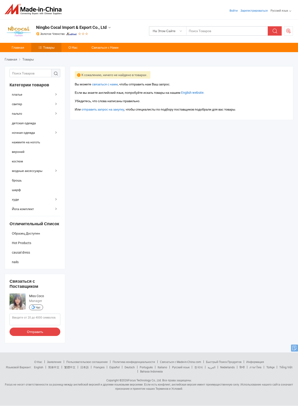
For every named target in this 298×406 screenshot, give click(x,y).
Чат (38, 307)
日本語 (84, 367)
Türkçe (270, 367)
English (38, 367)
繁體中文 (69, 367)
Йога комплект (23, 209)
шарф (16, 190)
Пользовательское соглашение (87, 362)
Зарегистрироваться (254, 10)
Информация (255, 362)
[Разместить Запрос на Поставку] (288, 31)
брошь (17, 180)
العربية (211, 367)
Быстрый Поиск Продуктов (223, 362)
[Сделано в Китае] (34, 9)
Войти (234, 10)
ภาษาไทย (255, 367)
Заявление (54, 362)
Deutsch (130, 367)
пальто (17, 113)
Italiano (162, 367)
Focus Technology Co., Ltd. (145, 380)
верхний (18, 151)
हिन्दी (242, 367)
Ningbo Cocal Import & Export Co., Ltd (71, 27)
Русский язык (181, 367)
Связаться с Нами (105, 47)
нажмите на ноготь (26, 142)
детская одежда (24, 123)
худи (15, 199)
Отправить (35, 331)
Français (99, 367)
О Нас (73, 47)
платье (17, 94)
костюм (17, 161)
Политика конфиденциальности (134, 362)
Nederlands (227, 367)
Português (146, 367)
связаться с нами (105, 84)
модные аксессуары (27, 170)
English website (192, 92)
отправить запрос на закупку (102, 109)
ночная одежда (23, 132)
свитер (17, 104)
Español (114, 367)
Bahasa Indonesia (151, 371)
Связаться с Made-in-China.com (180, 362)
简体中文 (53, 367)
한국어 (198, 367)
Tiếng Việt (285, 367)
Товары (48, 47)
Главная (18, 47)
